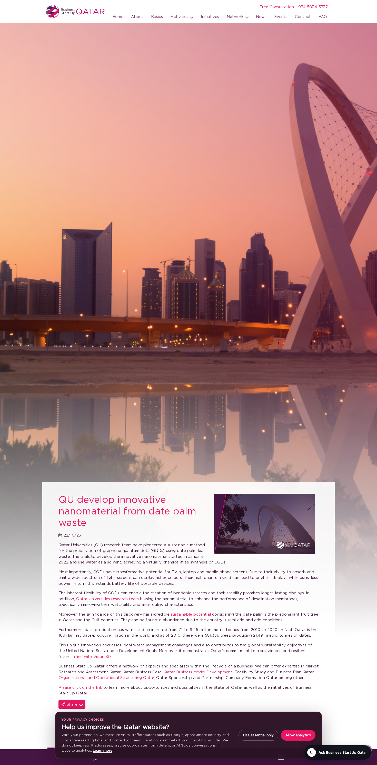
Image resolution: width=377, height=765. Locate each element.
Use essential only (258, 735)
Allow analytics (298, 735)
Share (73, 704)
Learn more (102, 750)
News (261, 16)
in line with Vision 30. (92, 656)
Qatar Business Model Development (198, 672)
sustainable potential (191, 614)
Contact (303, 16)
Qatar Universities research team (107, 599)
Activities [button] (180, 16)
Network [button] (236, 16)
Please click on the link (80, 687)
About (137, 16)
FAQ (323, 16)
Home (117, 16)
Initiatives (210, 16)
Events (280, 16)
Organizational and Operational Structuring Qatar (106, 677)
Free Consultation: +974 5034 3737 (294, 7)
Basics (157, 16)
